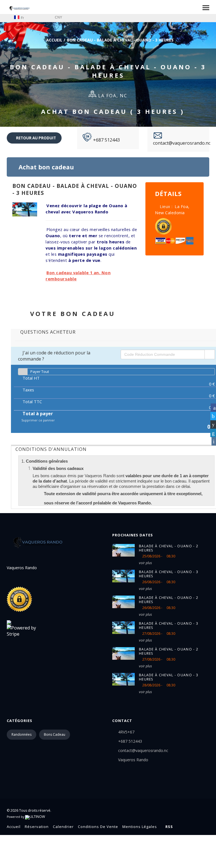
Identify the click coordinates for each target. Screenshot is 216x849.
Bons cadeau (54, 734)
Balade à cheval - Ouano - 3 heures (168, 574)
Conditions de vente (98, 826)
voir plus (145, 562)
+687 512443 (106, 140)
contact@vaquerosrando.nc (181, 143)
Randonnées (22, 734)
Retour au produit (35, 137)
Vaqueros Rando (133, 759)
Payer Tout (39, 371)
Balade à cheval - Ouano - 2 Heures (168, 548)
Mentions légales (139, 826)
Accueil (53, 40)
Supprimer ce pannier (38, 420)
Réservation (37, 826)
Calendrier (63, 826)
